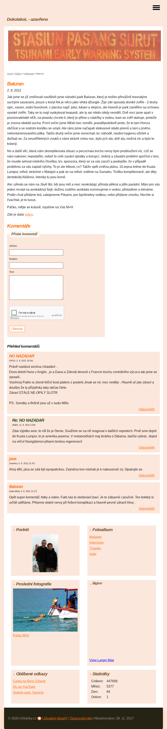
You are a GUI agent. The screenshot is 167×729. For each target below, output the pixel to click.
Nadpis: (13, 259)
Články (18, 73)
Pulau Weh (21, 635)
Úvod (9, 73)
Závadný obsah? (55, 718)
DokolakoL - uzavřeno (27, 19)
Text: (11, 272)
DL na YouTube (24, 687)
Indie (93, 554)
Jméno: (13, 245)
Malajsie (95, 537)
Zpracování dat (81, 718)
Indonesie (29, 73)
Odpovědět (147, 409)
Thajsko (95, 548)
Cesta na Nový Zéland (29, 681)
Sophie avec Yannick (28, 692)
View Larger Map (101, 660)
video (29, 214)
